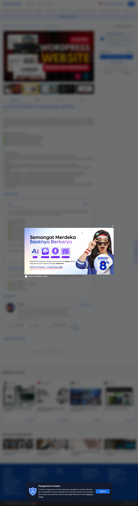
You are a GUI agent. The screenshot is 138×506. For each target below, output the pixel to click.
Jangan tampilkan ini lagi (37, 276)
